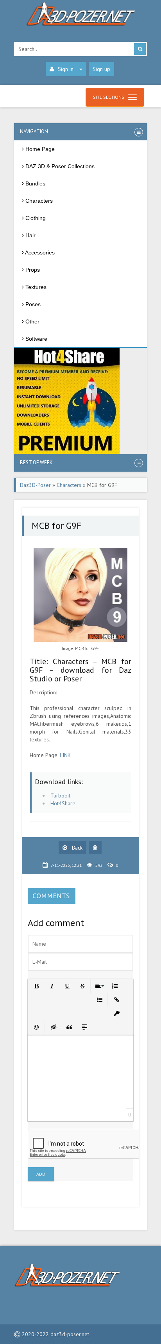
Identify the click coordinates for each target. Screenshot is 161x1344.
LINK (65, 755)
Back (76, 847)
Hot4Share (62, 803)
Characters (69, 485)
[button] (36, 985)
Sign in (65, 69)
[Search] (140, 49)
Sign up (101, 69)
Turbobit (60, 795)
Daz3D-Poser (35, 485)
